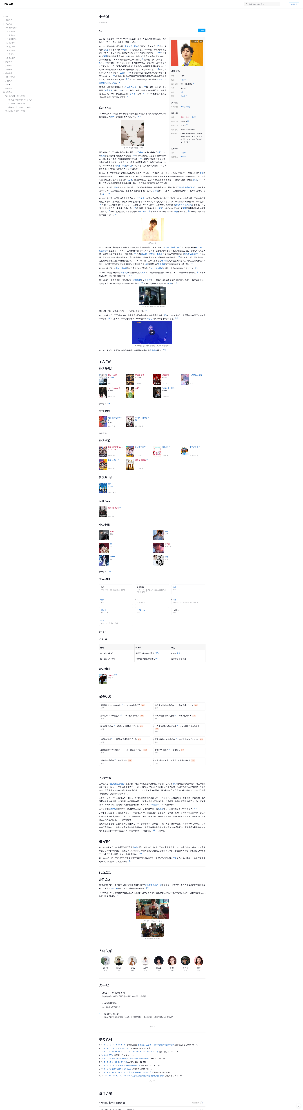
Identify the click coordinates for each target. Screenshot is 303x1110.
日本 (146, 264)
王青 (116, 187)
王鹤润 (135, 847)
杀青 (114, 83)
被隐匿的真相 (113, 508)
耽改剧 (160, 809)
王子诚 (111, 1055)
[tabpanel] (152, 487)
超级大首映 (112, 460)
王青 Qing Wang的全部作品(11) (139, 1072)
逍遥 (103, 194)
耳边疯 (165, 447)
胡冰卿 (144, 254)
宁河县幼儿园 (156, 885)
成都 (124, 165)
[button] (200, 52)
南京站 (149, 318)
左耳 (130, 180)
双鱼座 (182, 96)
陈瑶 (179, 247)
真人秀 (199, 247)
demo (112, 556)
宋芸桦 (152, 254)
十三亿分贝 (140, 198)
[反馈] (299, 1106)
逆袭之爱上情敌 (131, 46)
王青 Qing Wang (124, 1048)
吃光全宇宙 (139, 447)
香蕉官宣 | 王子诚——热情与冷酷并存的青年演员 (156, 1045)
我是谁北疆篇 (140, 460)
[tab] (100, 31)
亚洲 (105, 56)
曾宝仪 (166, 247)
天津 (118, 165)
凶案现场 (108, 90)
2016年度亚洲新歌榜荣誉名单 (129, 1065)
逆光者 (133, 93)
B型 (181, 92)
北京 (182, 157)
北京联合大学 (185, 107)
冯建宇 (106, 49)
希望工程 (114, 888)
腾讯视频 (124, 272)
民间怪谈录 (139, 375)
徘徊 (166, 531)
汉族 (182, 80)
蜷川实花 (161, 264)
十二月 (121, 73)
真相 (170, 283)
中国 (182, 153)
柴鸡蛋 (113, 809)
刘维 (173, 247)
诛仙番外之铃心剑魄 (183, 205)
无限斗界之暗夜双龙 (185, 187)
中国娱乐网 (155, 804)
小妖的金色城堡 (129, 87)
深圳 (130, 165)
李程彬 (160, 254)
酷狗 (176, 211)
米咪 (117, 268)
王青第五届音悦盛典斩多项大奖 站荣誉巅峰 (148, 1076)
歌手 (187, 117)
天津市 (148, 885)
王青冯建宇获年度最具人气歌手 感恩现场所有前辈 (130, 1059)
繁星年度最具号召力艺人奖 (121, 1069)
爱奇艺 (155, 191)
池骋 (112, 117)
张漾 (195, 180)
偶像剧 (160, 79)
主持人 (192, 117)
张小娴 (164, 260)
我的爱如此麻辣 (191, 254)
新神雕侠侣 (112, 375)
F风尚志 (110, 675)
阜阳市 (179, 653)
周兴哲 (124, 268)
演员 (182, 117)
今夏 (124, 49)
